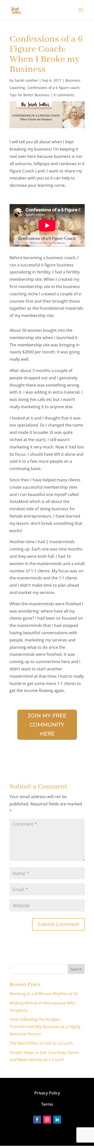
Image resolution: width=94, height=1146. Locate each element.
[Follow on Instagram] (47, 1120)
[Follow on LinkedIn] (57, 1120)
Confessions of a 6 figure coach (53, 87)
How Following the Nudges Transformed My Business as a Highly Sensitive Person (45, 1027)
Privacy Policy (47, 1093)
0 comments (64, 95)
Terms (47, 1104)
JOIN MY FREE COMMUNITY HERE (47, 724)
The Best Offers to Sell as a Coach (41, 1043)
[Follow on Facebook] (37, 1120)
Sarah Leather (26, 80)
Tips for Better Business (30, 95)
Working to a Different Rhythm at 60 (44, 993)
